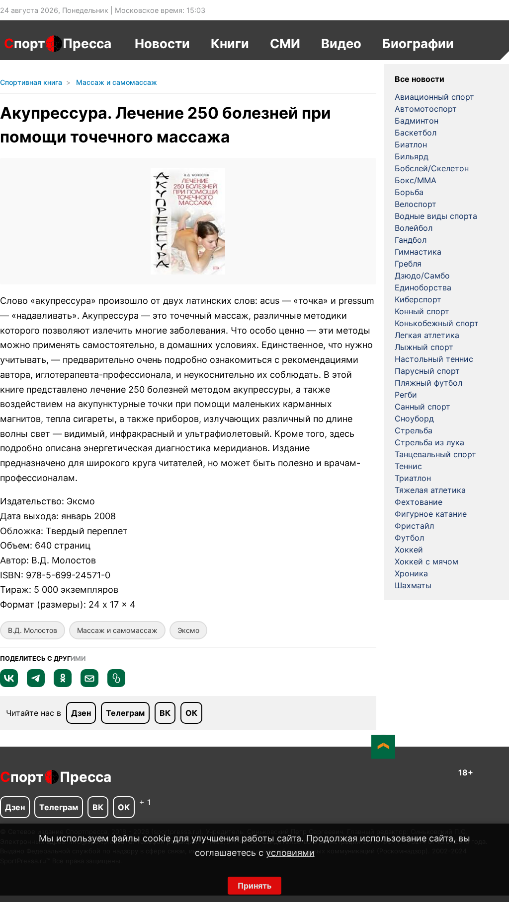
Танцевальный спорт (435, 454)
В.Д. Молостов (32, 630)
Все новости (419, 79)
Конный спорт (422, 311)
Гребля (408, 264)
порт (24, 43)
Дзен (81, 713)
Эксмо (188, 630)
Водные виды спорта (436, 216)
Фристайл (414, 526)
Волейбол (413, 228)
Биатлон (411, 144)
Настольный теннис (434, 359)
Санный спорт (422, 407)
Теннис (408, 466)
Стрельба (413, 430)
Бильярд (411, 156)
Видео (341, 43)
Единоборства (423, 287)
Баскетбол (415, 133)
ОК (191, 713)
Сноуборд (414, 418)
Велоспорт (415, 204)
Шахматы (413, 585)
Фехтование (418, 502)
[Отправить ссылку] (116, 684)
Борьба (409, 192)
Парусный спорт (427, 371)
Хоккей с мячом (426, 561)
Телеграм (125, 713)
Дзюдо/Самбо (422, 275)
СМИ (285, 43)
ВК (165, 713)
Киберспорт (418, 299)
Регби (406, 395)
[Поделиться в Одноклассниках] (63, 684)
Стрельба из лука (429, 442)
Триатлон (413, 478)
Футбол (409, 538)
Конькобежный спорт (437, 323)
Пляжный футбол (428, 383)
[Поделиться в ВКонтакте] (9, 684)
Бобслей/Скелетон (432, 168)
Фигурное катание (431, 514)
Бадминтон (416, 121)
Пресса (87, 43)
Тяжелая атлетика (430, 490)
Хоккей (409, 550)
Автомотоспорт (426, 109)
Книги (230, 43)
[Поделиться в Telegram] (36, 684)
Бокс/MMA (415, 180)
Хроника (411, 573)
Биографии (418, 43)
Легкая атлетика (427, 335)
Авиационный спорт (434, 97)
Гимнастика (418, 252)
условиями (290, 852)
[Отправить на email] (89, 684)
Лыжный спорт (424, 347)
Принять (254, 886)
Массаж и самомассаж (117, 630)
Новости (162, 43)
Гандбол (410, 240)
